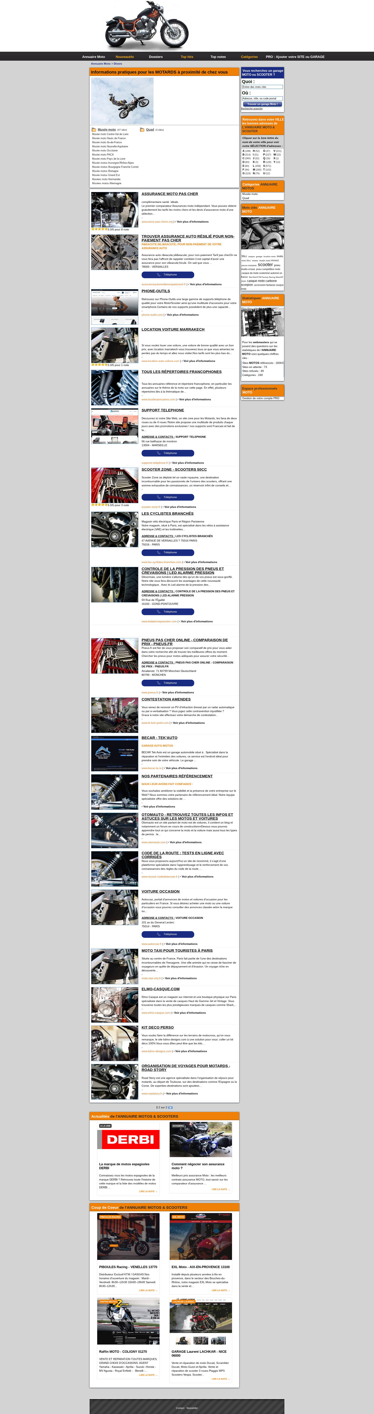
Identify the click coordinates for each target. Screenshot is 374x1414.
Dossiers (156, 57)
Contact (180, 1408)
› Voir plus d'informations (192, 221)
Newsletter (192, 1408)
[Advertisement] (245, 29)
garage (259, 256)
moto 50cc (246, 260)
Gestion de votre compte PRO (260, 398)
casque (251, 256)
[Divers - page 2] (170, 1107)
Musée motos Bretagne (105, 171)
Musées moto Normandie (106, 179)
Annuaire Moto (93, 57)
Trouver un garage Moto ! (262, 104)
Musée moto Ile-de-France (107, 142)
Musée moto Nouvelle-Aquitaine (110, 146)
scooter (265, 264)
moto (280, 256)
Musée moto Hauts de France (109, 138)
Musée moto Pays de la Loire (108, 158)
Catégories (249, 57)
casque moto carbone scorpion (259, 282)
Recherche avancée (252, 108)
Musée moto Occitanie (105, 150)
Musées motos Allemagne (106, 183)
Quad (245, 198)
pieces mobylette (249, 265)
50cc (244, 256)
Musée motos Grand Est (106, 175)
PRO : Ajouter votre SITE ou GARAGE (281, 57)
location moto (270, 256)
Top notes (218, 57)
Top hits (187, 57)
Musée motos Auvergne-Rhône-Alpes (113, 162)
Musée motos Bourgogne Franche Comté (115, 166)
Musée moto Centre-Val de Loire (110, 134)
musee (255, 260)
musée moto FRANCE (269, 260)
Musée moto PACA (103, 154)
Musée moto (250, 193)
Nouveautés (125, 57)
